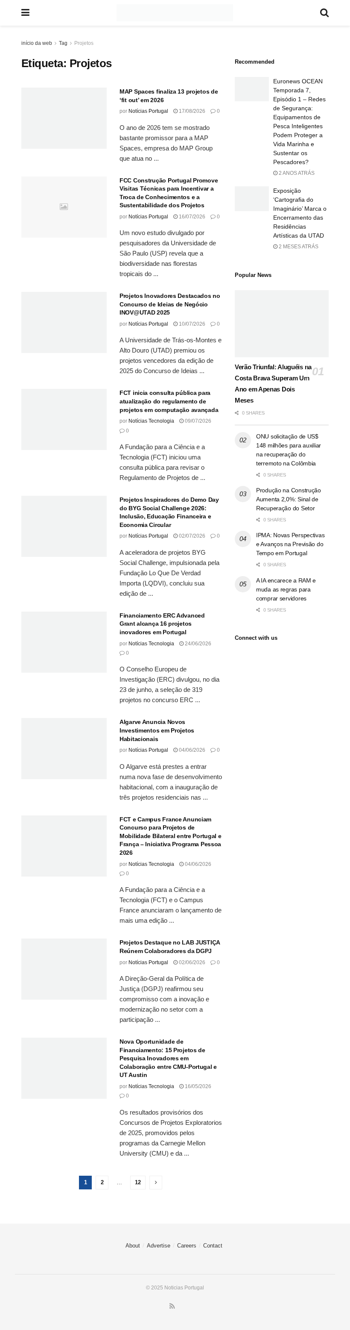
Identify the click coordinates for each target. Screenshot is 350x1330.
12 (138, 1182)
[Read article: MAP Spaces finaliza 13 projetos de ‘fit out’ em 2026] (64, 118)
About (132, 1245)
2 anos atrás (296, 173)
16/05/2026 (197, 1086)
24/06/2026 (197, 644)
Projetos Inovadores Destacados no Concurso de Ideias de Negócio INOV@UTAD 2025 (170, 304)
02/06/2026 (191, 962)
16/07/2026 (191, 217)
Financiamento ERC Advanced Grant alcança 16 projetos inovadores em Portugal (162, 624)
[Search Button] (324, 13)
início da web (36, 43)
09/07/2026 (197, 421)
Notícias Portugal (148, 111)
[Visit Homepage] (175, 12)
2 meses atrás (297, 247)
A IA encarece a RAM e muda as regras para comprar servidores (286, 589)
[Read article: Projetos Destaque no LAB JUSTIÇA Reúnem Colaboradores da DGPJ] (64, 969)
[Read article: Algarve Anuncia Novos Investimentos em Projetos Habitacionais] (64, 748)
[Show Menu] (25, 13)
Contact (212, 1245)
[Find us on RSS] (172, 1306)
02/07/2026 (191, 536)
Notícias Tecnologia (151, 421)
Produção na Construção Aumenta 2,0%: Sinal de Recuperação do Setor (288, 499)
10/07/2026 (191, 324)
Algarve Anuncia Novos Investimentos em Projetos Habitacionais (157, 730)
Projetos (83, 43)
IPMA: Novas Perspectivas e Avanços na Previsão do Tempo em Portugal (290, 544)
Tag (63, 43)
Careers (186, 1245)
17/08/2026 (191, 111)
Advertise (158, 1245)
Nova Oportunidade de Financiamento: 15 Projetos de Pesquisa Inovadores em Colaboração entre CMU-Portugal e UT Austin (168, 1058)
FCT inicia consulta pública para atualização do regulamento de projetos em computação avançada (169, 401)
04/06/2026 (191, 750)
